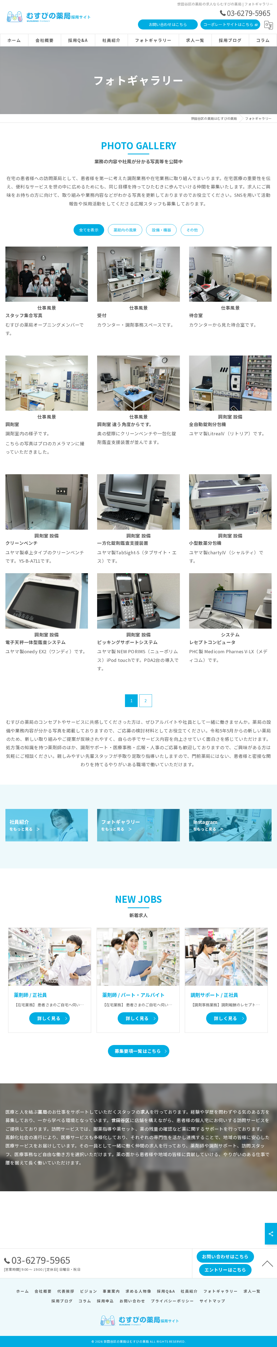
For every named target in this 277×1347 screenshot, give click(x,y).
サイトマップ (213, 1300)
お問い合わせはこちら (168, 24)
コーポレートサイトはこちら (228, 24)
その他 (192, 230)
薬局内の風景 (125, 230)
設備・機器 (161, 230)
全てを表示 (88, 230)
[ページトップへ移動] (267, 1263)
